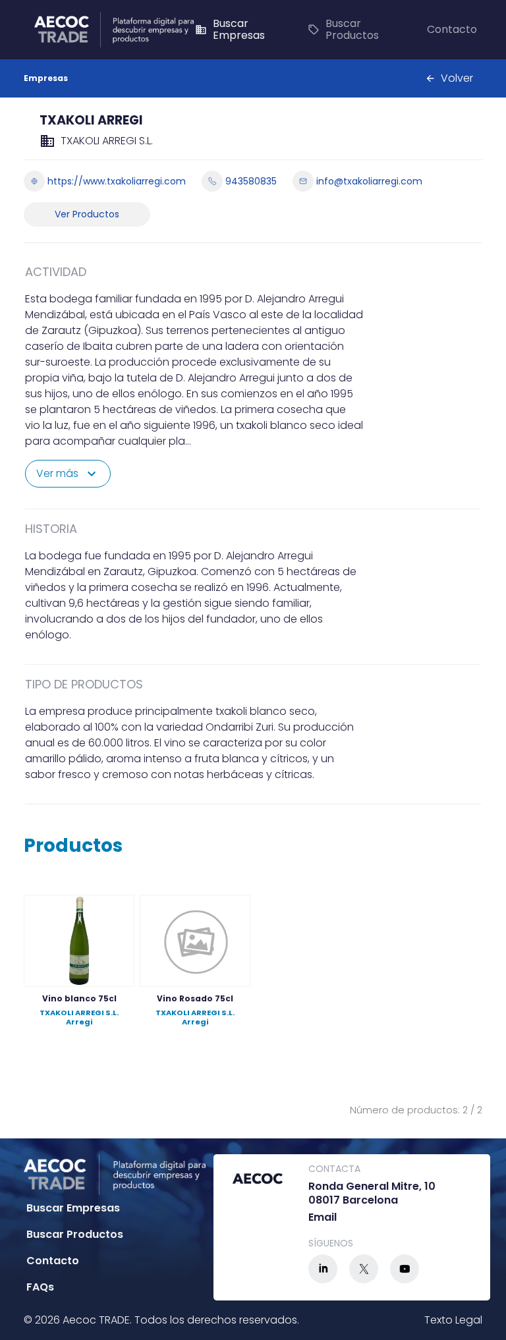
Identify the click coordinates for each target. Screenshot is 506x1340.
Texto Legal (453, 1319)
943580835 (251, 181)
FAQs (40, 1287)
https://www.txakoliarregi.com (116, 181)
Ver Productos (87, 214)
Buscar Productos (343, 30)
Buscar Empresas (230, 30)
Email (322, 1218)
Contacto (452, 30)
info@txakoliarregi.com (369, 181)
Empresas (46, 78)
